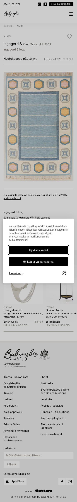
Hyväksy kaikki (38, 250)
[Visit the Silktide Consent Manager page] (64, 273)
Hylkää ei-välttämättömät (38, 261)
